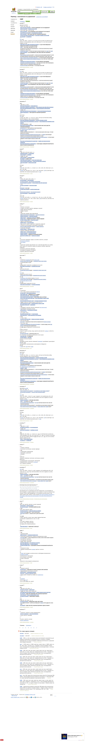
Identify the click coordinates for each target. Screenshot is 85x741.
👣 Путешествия (14, 695)
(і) (37, 181)
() (28, 55)
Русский (12, 32)
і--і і (39, 275)
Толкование (22, 21)
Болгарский (12, 26)
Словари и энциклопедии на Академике (28, 9)
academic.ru (14, 13)
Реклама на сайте (32, 694)
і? (41, 406)
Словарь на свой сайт (47, 7)
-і (30, 222)
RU (53, 7)
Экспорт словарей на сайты (15, 697)
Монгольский (13, 30)
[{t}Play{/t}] (24, 23)
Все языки (12, 24)
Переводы (26, 13)
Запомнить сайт (39, 7)
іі (31, 180)
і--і (36, 266)
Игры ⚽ (38, 13)
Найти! (52, 11)
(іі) (40, 574)
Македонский (13, 28)
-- (25, 261)
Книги (32, 13)
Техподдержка (27, 694)
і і (37, 32)
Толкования (21, 13)
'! (24, 544)
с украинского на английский (42, 16)
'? (23, 31)
